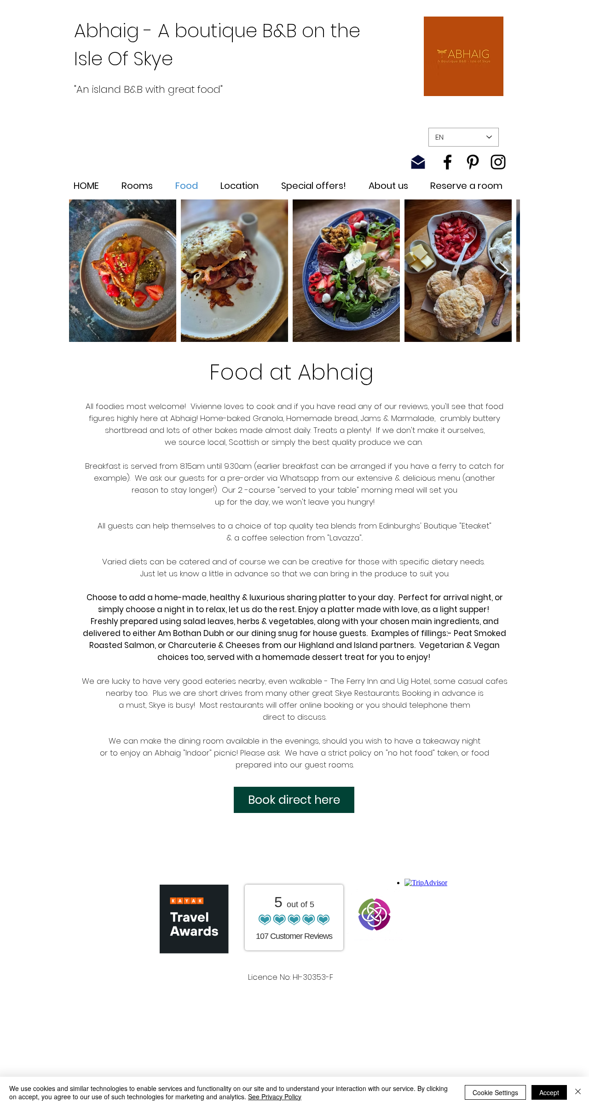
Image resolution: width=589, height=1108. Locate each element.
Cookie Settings (495, 1092)
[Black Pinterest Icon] (473, 162)
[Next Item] (504, 271)
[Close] (577, 1092)
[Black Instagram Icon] (498, 162)
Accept (549, 1092)
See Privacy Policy (274, 1096)
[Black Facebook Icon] (447, 162)
